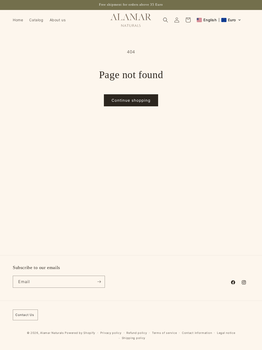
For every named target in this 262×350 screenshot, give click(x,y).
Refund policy (136, 333)
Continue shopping (131, 100)
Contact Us (24, 315)
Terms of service (164, 333)
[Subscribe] (99, 282)
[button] (165, 20)
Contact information (197, 333)
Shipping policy (134, 338)
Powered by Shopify (80, 333)
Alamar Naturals (52, 333)
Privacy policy (111, 333)
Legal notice (226, 333)
